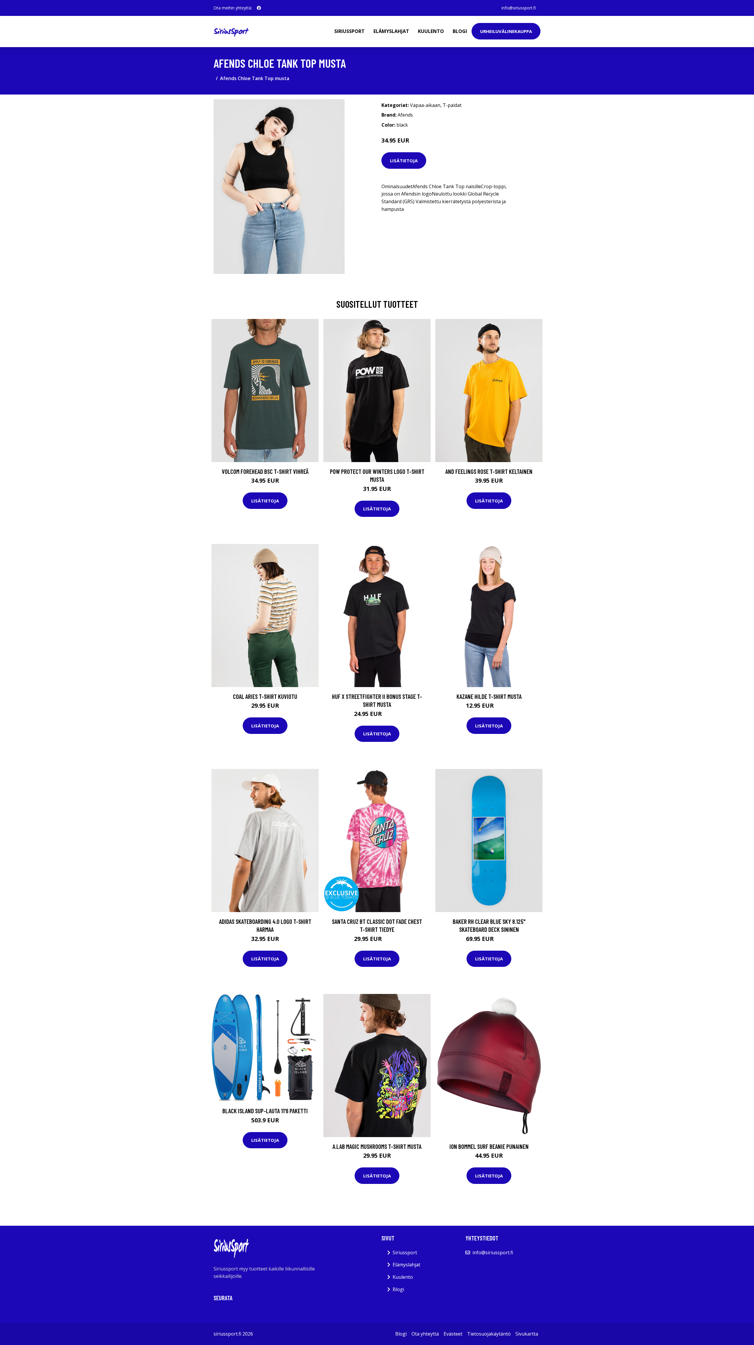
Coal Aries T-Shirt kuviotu (265, 696)
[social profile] (258, 8)
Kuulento (431, 31)
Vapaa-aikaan (425, 105)
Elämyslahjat (391, 31)
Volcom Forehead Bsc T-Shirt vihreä (265, 471)
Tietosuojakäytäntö (489, 1334)
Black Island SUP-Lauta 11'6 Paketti (265, 1110)
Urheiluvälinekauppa (506, 31)
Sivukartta (526, 1334)
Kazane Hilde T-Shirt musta (489, 696)
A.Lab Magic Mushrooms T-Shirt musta (377, 1146)
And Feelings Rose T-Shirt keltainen (489, 471)
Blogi (460, 31)
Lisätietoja (404, 160)
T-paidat (452, 105)
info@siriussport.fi (519, 8)
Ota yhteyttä (425, 1334)
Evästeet (453, 1334)
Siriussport (349, 31)
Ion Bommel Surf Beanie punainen (489, 1146)
